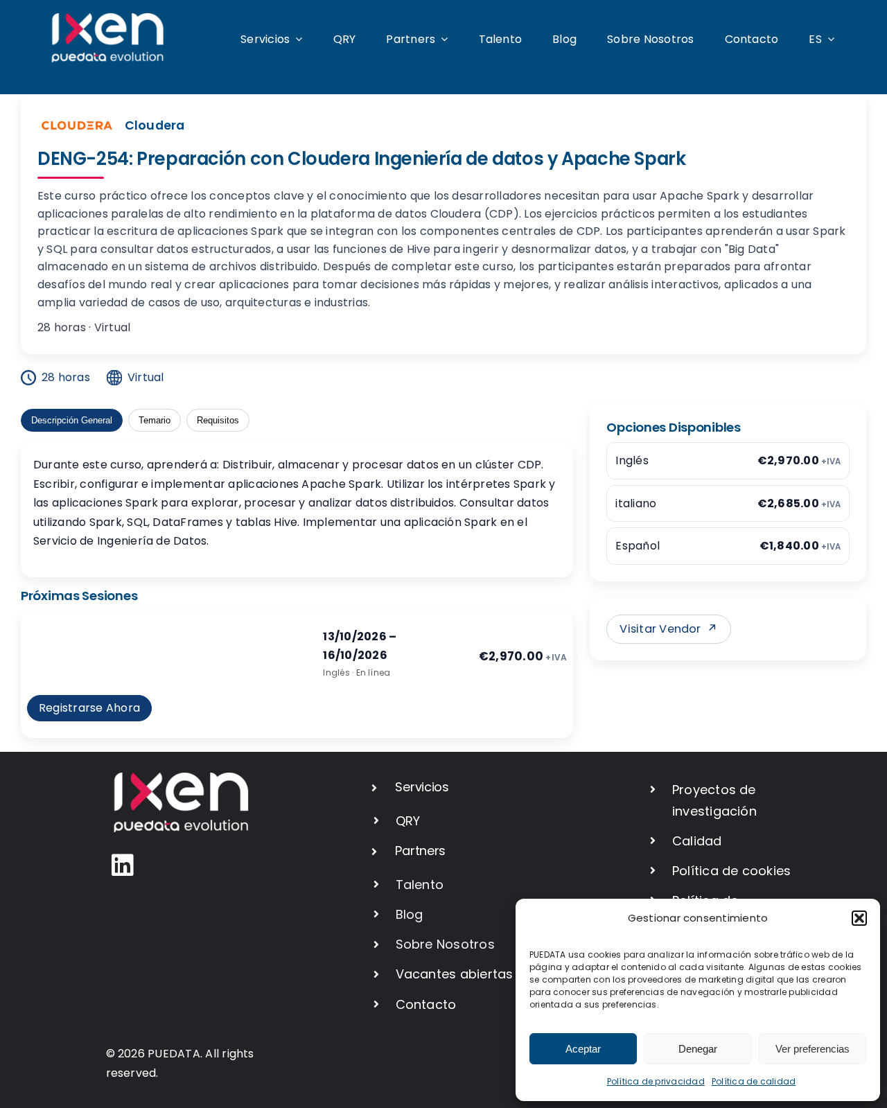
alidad (701, 841)
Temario (154, 420)
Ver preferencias (812, 1049)
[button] (859, 918)
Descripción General (71, 420)
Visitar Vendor (669, 629)
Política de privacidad (656, 1081)
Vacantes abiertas (454, 974)
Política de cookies (731, 870)
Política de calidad (754, 1081)
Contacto (426, 1004)
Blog (409, 914)
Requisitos (218, 420)
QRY (408, 820)
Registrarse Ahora (89, 708)
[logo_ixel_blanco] (107, 18)
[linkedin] (123, 865)
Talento (420, 884)
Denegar (697, 1049)
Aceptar (583, 1049)
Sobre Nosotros (445, 944)
